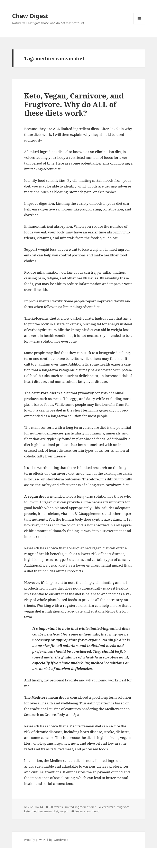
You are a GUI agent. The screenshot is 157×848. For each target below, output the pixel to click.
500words (56, 807)
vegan (64, 811)
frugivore (123, 807)
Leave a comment (87, 811)
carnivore (108, 807)
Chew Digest (30, 16)
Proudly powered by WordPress (46, 840)
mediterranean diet (44, 811)
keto (27, 811)
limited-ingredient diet (80, 807)
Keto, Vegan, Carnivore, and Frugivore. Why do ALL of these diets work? (74, 104)
